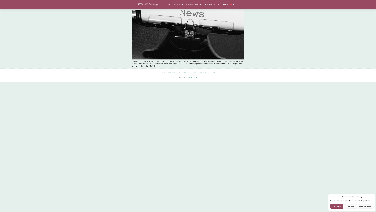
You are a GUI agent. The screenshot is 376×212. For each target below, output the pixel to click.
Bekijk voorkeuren (365, 206)
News (224, 4)
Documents (189, 4)
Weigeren (350, 206)
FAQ (218, 4)
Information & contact (206, 72)
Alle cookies (337, 206)
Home (169, 4)
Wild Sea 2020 (192, 77)
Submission (177, 4)
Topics (197, 4)
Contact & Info (208, 4)
